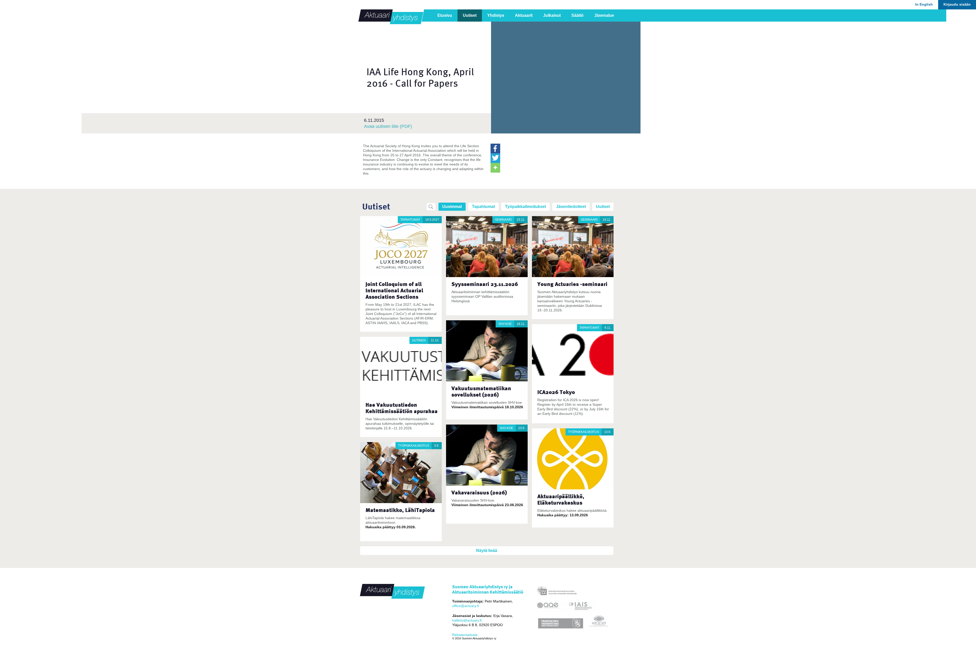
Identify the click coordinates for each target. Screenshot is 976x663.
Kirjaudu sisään (957, 4)
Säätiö (577, 15)
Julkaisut (552, 15)
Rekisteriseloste (465, 635)
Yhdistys (495, 15)
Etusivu (444, 15)
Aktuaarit (523, 15)
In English (924, 4)
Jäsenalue (604, 15)
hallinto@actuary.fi (467, 620)
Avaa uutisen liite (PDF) (388, 126)
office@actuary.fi (465, 606)
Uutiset (470, 15)
